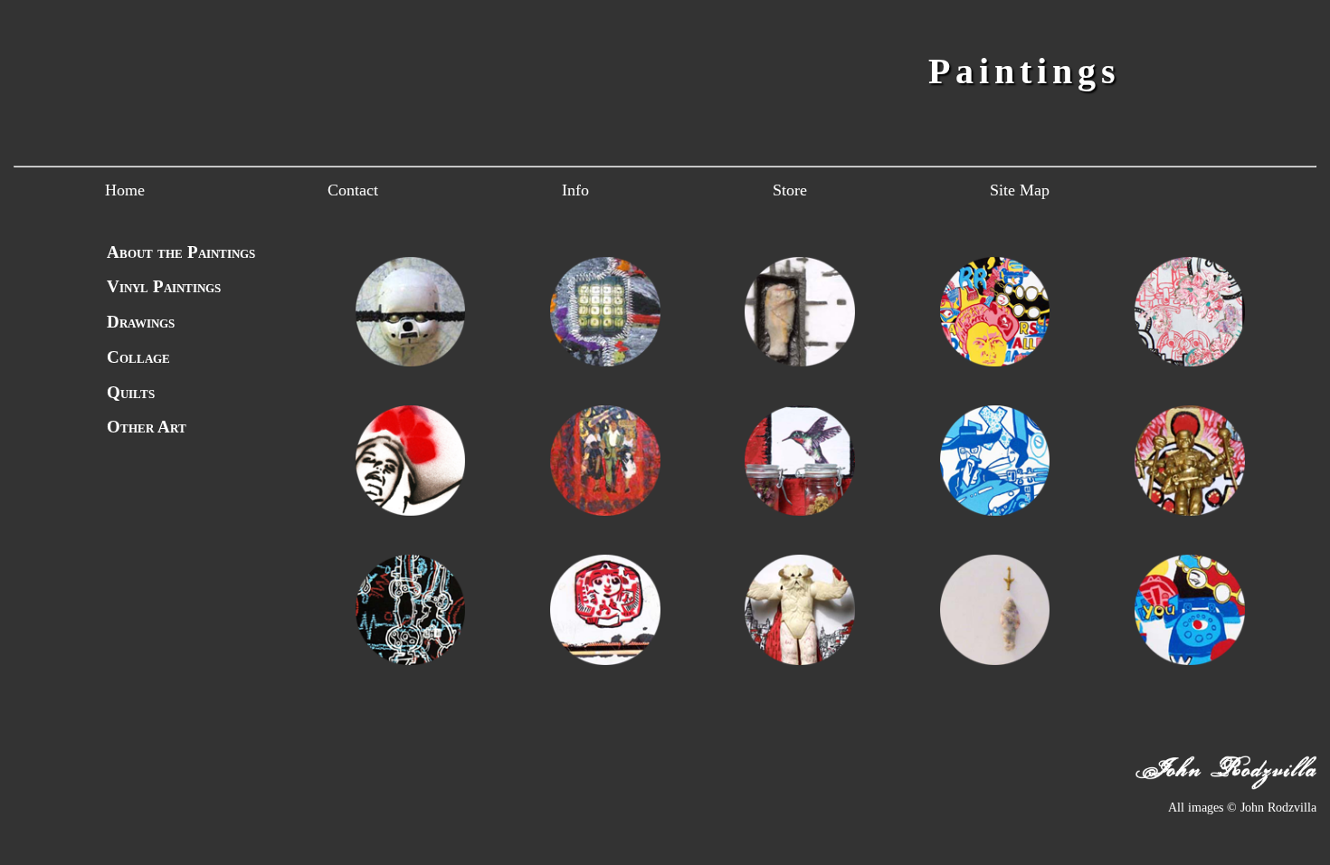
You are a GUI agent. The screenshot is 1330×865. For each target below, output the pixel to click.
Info (575, 190)
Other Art (146, 426)
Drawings (141, 321)
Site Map (1020, 190)
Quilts (131, 392)
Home (125, 190)
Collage (138, 356)
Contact (353, 190)
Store (790, 190)
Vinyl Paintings (164, 286)
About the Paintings (181, 251)
